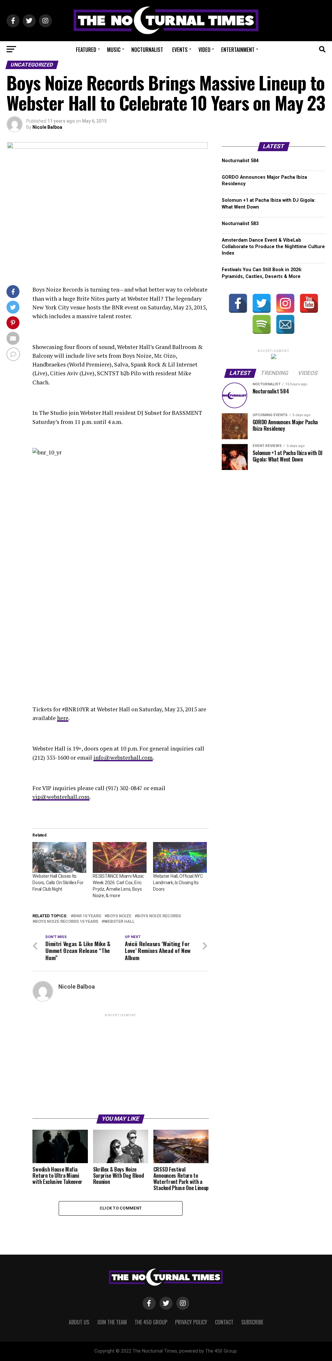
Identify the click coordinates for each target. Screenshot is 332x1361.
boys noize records (159, 916)
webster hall (119, 922)
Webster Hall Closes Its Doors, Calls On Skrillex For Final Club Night (57, 882)
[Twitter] (261, 303)
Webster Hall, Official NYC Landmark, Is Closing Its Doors (178, 882)
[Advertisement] (120, 1063)
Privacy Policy (191, 1322)
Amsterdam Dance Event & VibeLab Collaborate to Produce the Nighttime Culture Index (273, 246)
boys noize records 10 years (66, 922)
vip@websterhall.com (60, 797)
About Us (79, 1322)
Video (204, 50)
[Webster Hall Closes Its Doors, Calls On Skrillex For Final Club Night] (59, 857)
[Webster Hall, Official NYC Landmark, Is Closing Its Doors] (180, 857)
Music (114, 50)
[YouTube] (309, 303)
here (62, 718)
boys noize (119, 916)
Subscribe (252, 1322)
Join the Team (112, 1322)
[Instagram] (285, 303)
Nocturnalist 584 (240, 160)
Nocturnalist (147, 50)
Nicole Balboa (47, 127)
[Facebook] (238, 303)
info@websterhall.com (123, 757)
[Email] (285, 324)
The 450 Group (151, 1322)
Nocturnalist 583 (240, 223)
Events (180, 50)
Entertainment (238, 50)
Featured (86, 50)
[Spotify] (261, 324)
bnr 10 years (87, 916)
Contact (224, 1322)
